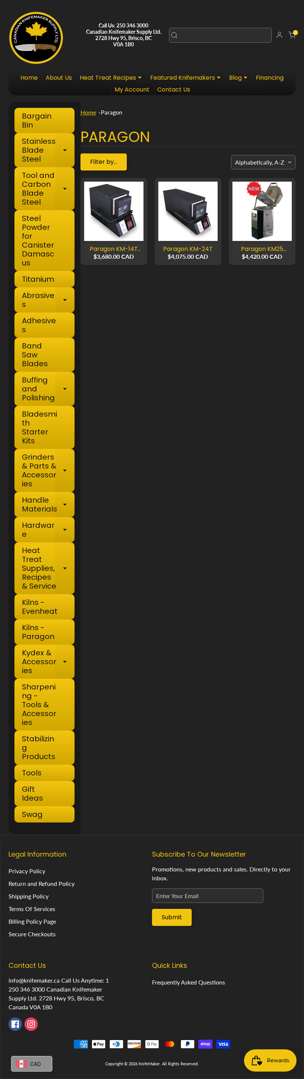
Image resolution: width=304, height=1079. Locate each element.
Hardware (48, 529)
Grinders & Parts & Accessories (48, 470)
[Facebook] (15, 1024)
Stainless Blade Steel (48, 150)
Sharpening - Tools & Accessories (39, 705)
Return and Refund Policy (42, 883)
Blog (240, 78)
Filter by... (103, 162)
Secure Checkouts (32, 933)
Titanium (38, 279)
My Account (132, 89)
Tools (32, 773)
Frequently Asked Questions (188, 982)
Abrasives (48, 300)
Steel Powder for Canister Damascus (38, 240)
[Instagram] (31, 1024)
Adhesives (39, 325)
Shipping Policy (29, 896)
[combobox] (220, 35)
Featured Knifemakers (187, 78)
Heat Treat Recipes (112, 78)
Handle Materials (48, 504)
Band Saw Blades (35, 355)
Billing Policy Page (32, 921)
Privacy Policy (27, 870)
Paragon (111, 112)
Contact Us (173, 89)
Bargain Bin (37, 120)
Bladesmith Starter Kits (39, 427)
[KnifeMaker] (36, 35)
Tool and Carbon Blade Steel (48, 188)
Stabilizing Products (38, 748)
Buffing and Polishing (48, 389)
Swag (32, 814)
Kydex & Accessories (48, 662)
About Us (59, 77)
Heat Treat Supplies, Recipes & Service (48, 568)
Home (29, 77)
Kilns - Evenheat (39, 606)
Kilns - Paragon (38, 632)
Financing (270, 77)
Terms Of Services (32, 908)
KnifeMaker (149, 1063)
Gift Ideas (32, 793)
